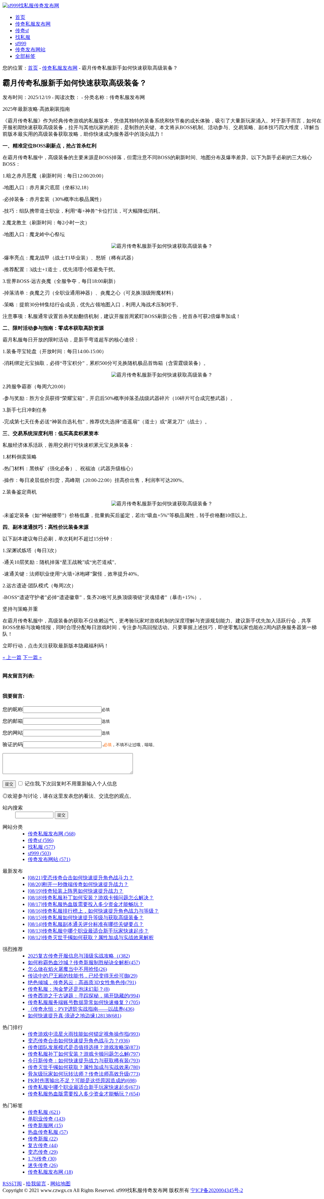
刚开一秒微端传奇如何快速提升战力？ (78, 884)
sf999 (20, 43)
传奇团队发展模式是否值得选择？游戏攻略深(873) (84, 1047)
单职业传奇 (46, 1118)
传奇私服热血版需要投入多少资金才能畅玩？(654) (84, 1093)
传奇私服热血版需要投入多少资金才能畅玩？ (86, 904)
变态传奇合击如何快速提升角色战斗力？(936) (79, 1040)
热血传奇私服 (48, 1132)
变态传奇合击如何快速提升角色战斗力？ (81, 877)
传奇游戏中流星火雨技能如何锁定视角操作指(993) (84, 1034)
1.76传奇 (42, 1158)
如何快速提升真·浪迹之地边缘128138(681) (74, 1015)
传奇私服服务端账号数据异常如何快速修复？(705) (84, 1002)
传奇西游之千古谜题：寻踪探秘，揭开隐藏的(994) (84, 995)
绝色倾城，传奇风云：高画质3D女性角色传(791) (82, 982)
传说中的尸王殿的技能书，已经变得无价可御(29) (82, 975)
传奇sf (22, 30)
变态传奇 (43, 1152)
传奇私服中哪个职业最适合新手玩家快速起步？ (88, 931)
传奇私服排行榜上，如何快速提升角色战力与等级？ (93, 911)
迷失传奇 (43, 1165)
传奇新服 (43, 1138)
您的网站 (13, 732)
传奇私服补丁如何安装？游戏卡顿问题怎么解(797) (84, 1054)
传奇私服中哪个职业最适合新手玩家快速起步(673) (84, 1087)
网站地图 (60, 1183)
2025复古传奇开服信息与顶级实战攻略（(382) (79, 956)
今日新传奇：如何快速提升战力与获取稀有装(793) (84, 1060)
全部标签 (25, 56)
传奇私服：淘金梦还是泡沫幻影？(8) (68, 989)
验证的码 (13, 744)
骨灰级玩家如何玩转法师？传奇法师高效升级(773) (84, 1074)
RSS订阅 (12, 1183)
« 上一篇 (12, 657)
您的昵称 (13, 709)
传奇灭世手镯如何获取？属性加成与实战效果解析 (91, 937)
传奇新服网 (45, 1125)
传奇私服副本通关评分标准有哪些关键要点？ (86, 924)
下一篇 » (32, 657)
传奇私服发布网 (33, 24)
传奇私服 (44, 1112)
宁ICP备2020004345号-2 (216, 1190)
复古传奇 (43, 1145)
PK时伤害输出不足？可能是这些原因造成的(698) (82, 1080)
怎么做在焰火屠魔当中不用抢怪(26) (67, 969)
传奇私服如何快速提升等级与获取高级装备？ (86, 917)
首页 (20, 17)
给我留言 (36, 1183)
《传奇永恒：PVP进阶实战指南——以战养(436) (81, 1009)
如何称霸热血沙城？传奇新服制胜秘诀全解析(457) (84, 962)
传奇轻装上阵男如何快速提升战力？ (75, 891)
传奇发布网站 (30, 49)
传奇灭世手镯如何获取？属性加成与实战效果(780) (84, 1067)
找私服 (22, 37)
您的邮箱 (13, 721)
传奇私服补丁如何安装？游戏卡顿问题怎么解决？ (91, 897)
